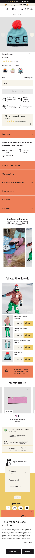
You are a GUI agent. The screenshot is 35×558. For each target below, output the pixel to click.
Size (3, 77)
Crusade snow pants (20, 328)
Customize (13, 551)
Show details (28, 542)
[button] (3, 9)
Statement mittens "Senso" (22, 340)
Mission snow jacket (20, 316)
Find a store (8, 373)
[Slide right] (2, 4)
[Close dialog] (32, 512)
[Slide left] (33, 4)
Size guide (29, 77)
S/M (5, 83)
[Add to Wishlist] (30, 55)
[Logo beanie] (5, 71)
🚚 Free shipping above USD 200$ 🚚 (16, 5)
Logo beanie (18, 352)
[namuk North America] (17, 9)
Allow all (27, 551)
